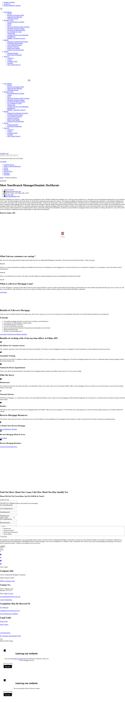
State (4, 515)
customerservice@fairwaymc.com (10, 610)
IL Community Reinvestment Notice (10, 636)
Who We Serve (8, 171)
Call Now (3, 153)
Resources (7, 173)
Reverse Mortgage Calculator (12, 5)
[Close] (5, 650)
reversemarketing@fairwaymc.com (10, 596)
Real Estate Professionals (14, 55)
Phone (5, 522)
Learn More (3, 292)
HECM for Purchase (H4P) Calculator (18, 27)
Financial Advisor (9, 530)
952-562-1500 (9, 194)
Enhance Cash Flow (13, 46)
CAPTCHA (3, 537)
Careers (9, 60)
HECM (9, 13)
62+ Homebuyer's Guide (14, 32)
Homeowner (7, 528)
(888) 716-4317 (8, 593)
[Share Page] (0, 564)
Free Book (7, 174)
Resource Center (8, 20)
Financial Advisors (12, 53)
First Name (6, 505)
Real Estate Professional (11, 532)
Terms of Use (4, 621)
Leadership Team (12, 61)
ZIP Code (6, 519)
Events (6, 168)
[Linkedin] (0, 554)
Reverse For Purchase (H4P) (15, 15)
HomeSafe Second (12, 18)
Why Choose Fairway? (14, 64)
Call (7, 153)
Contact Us (7, 4)
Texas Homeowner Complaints (9, 614)
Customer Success (9, 164)
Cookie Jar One (4, 500)
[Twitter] (0, 557)
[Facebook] (0, 561)
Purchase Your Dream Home (15, 50)
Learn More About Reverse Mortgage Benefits (13, 334)
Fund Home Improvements (15, 43)
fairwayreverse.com (19, 658)
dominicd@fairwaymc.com (13, 191)
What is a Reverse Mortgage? (12, 166)
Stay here (7, 666)
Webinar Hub (11, 33)
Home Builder (8, 534)
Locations (10, 63)
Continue (8, 665)
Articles (9, 23)
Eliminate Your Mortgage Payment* (17, 41)
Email (5, 512)
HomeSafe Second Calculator (15, 28)
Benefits (6, 40)
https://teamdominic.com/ (12, 196)
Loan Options (8, 12)
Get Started (3, 161)
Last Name (6, 508)
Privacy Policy (4, 624)
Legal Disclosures (5, 633)
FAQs (9, 25)
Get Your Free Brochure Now (8, 447)
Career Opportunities (6, 600)
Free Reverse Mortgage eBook (16, 30)
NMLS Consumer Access (7, 581)
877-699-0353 (4, 607)
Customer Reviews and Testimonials (17, 35)
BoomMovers (11, 37)
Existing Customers (9, 2)
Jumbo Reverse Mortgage (14, 17)
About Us (6, 56)
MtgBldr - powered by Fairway (16, 38)
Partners (6, 51)
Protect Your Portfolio (13, 48)
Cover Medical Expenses (14, 45)
